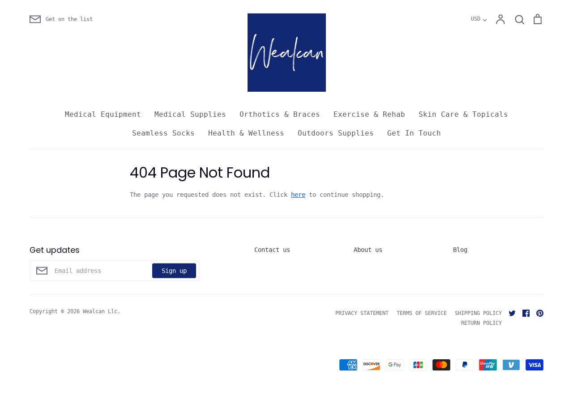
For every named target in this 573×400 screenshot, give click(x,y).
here (298, 194)
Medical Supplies (190, 114)
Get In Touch (414, 133)
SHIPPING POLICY (478, 313)
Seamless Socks (163, 133)
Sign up (174, 270)
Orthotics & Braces (279, 114)
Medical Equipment (103, 114)
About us (368, 249)
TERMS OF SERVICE (422, 313)
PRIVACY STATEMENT (362, 313)
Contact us (272, 249)
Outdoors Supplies (336, 133)
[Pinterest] (536, 312)
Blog (460, 249)
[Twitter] (509, 312)
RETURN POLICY (481, 323)
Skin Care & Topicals (463, 114)
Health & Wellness (246, 133)
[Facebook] (523, 312)
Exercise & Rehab (369, 114)
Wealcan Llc (100, 311)
